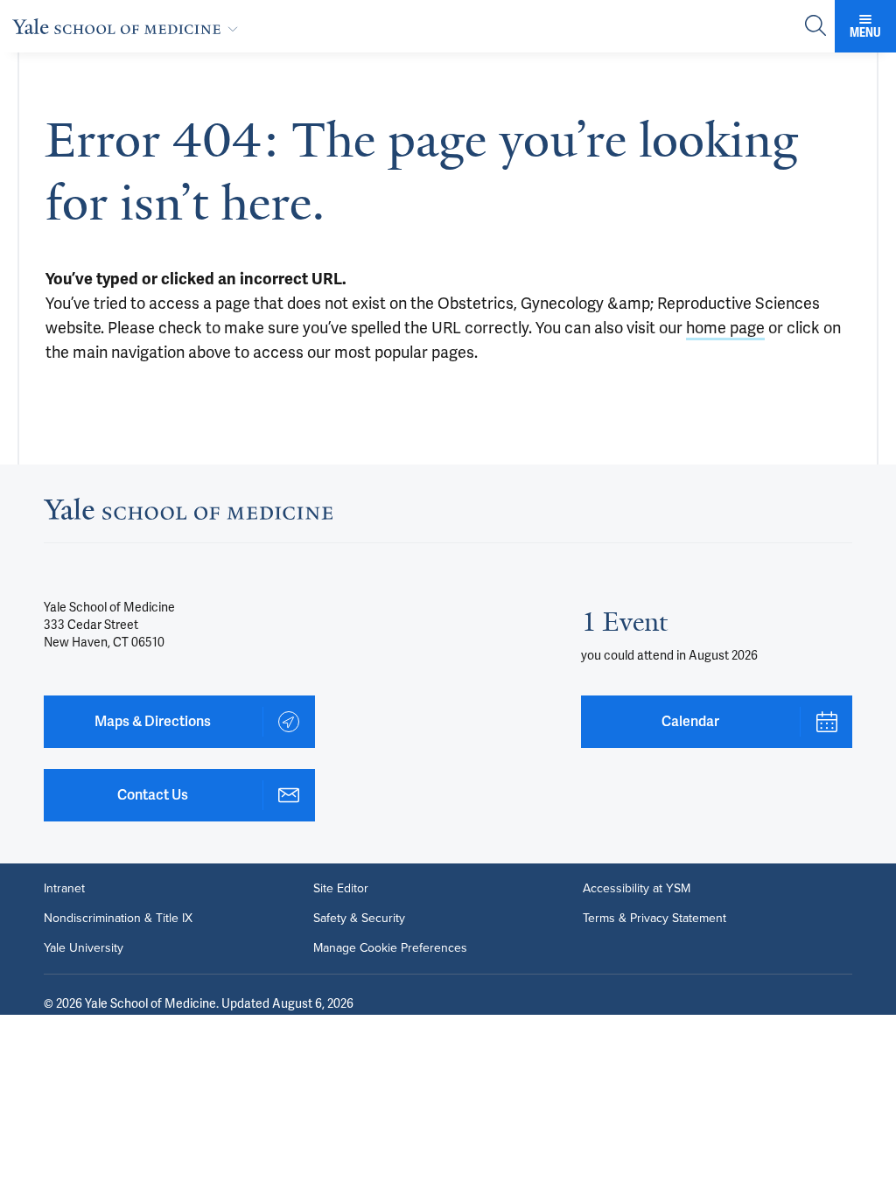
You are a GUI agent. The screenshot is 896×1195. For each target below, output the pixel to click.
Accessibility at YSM (636, 889)
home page (725, 328)
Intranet (64, 889)
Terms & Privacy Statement (654, 918)
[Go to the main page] (128, 26)
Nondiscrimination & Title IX (118, 918)
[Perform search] (815, 26)
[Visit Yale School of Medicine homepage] (188, 514)
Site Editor (340, 889)
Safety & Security (359, 918)
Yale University (83, 948)
